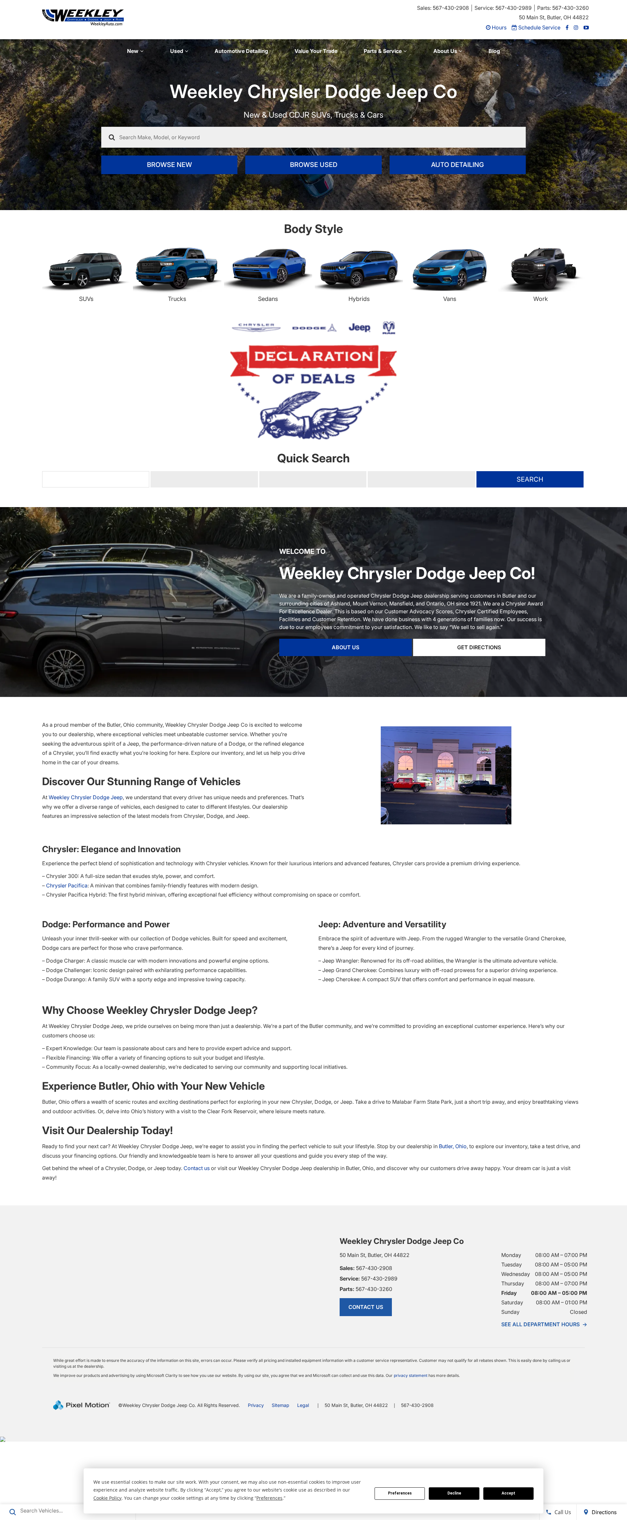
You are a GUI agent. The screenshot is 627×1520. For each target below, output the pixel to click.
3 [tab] (314, 511)
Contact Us (365, 1385)
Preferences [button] (269, 1498)
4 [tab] (323, 511)
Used (176, 51)
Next (618, 426)
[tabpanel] (313, 420)
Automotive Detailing (241, 51)
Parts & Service (383, 51)
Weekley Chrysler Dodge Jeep (86, 875)
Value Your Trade (316, 51)
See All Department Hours (544, 1402)
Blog (494, 51)
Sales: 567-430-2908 (443, 8)
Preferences (400, 1493)
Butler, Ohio (453, 1224)
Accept (508, 1493)
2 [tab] (304, 511)
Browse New (169, 165)
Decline (454, 1493)
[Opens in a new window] (567, 27)
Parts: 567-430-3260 (563, 8)
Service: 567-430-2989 (503, 8)
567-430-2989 (368, 1356)
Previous (26, 426)
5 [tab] (333, 511)
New (132, 51)
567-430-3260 (366, 1367)
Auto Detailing (457, 165)
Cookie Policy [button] (107, 1498)
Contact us (197, 1246)
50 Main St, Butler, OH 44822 (554, 17)
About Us (445, 51)
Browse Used (313, 165)
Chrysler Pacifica (67, 963)
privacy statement (410, 1453)
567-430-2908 (366, 1346)
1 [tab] (294, 511)
